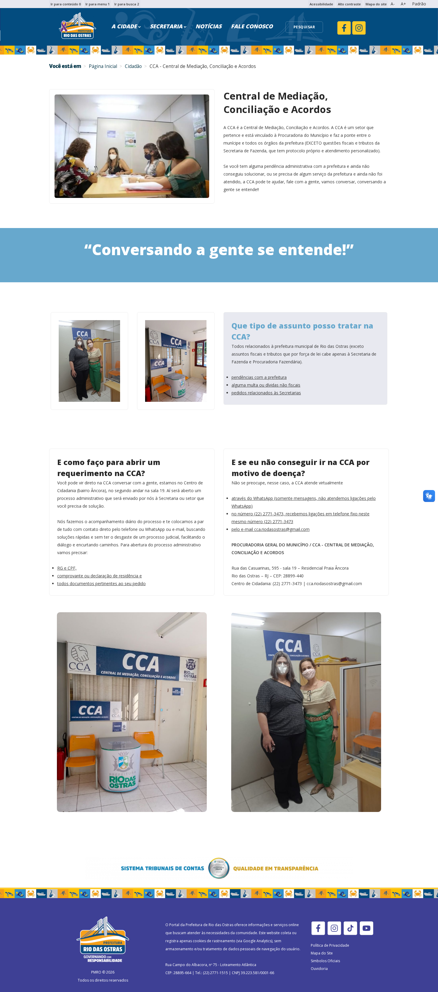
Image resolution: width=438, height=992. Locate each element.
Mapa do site (376, 4)
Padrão (419, 4)
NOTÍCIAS (208, 26)
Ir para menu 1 (98, 4)
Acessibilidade (321, 4)
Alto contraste (349, 4)
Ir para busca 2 (126, 4)
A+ (403, 4)
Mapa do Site (322, 953)
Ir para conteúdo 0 (66, 4)
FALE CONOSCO (252, 26)
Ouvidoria (319, 968)
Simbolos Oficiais (325, 960)
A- (393, 4)
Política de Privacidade (330, 945)
